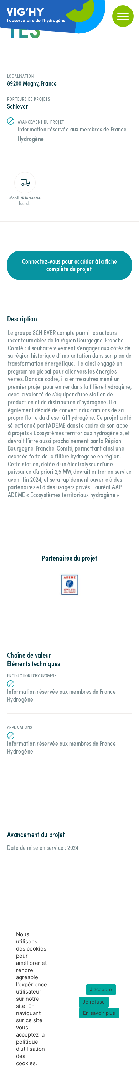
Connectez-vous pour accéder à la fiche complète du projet (69, 264)
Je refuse (94, 1002)
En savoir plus (99, 1012)
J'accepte (101, 989)
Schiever (17, 105)
